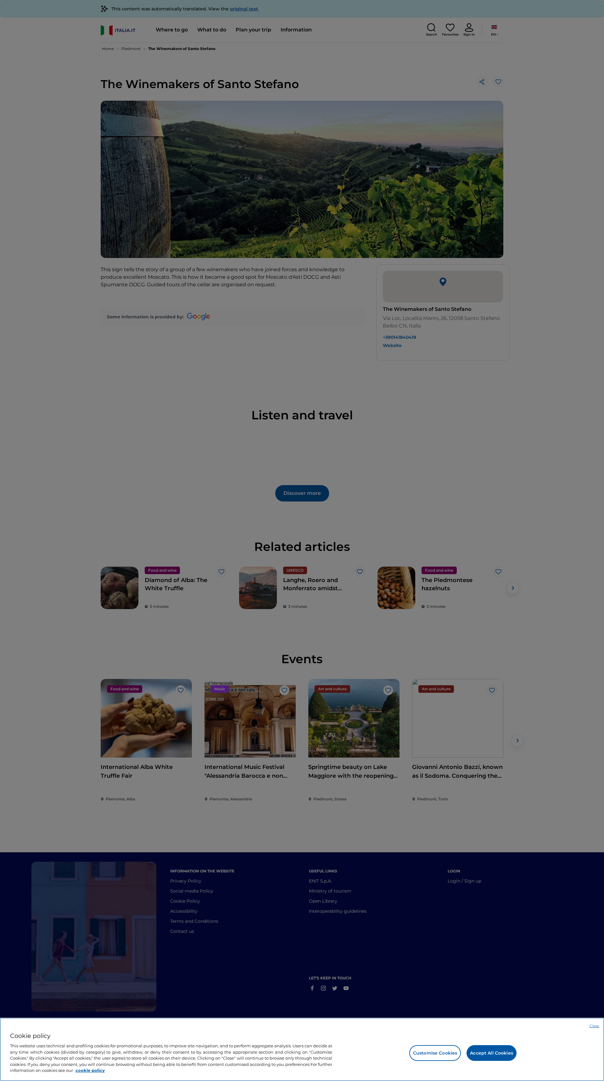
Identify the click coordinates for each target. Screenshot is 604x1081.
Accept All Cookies (491, 1053)
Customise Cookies (435, 1053)
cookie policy (90, 1070)
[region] (302, 1049)
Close (594, 1026)
